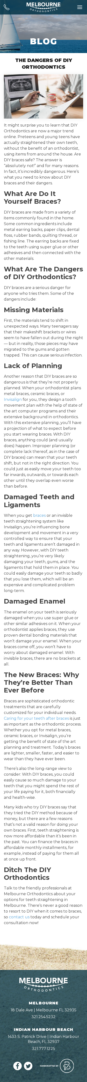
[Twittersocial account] (28, 1069)
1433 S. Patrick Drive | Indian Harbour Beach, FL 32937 (43, 1039)
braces (39, 515)
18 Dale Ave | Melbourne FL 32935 (43, 1010)
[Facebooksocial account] (17, 1069)
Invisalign (13, 399)
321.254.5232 (43, 1017)
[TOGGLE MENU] (79, 7)
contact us (19, 917)
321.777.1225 (43, 1048)
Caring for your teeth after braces (36, 718)
